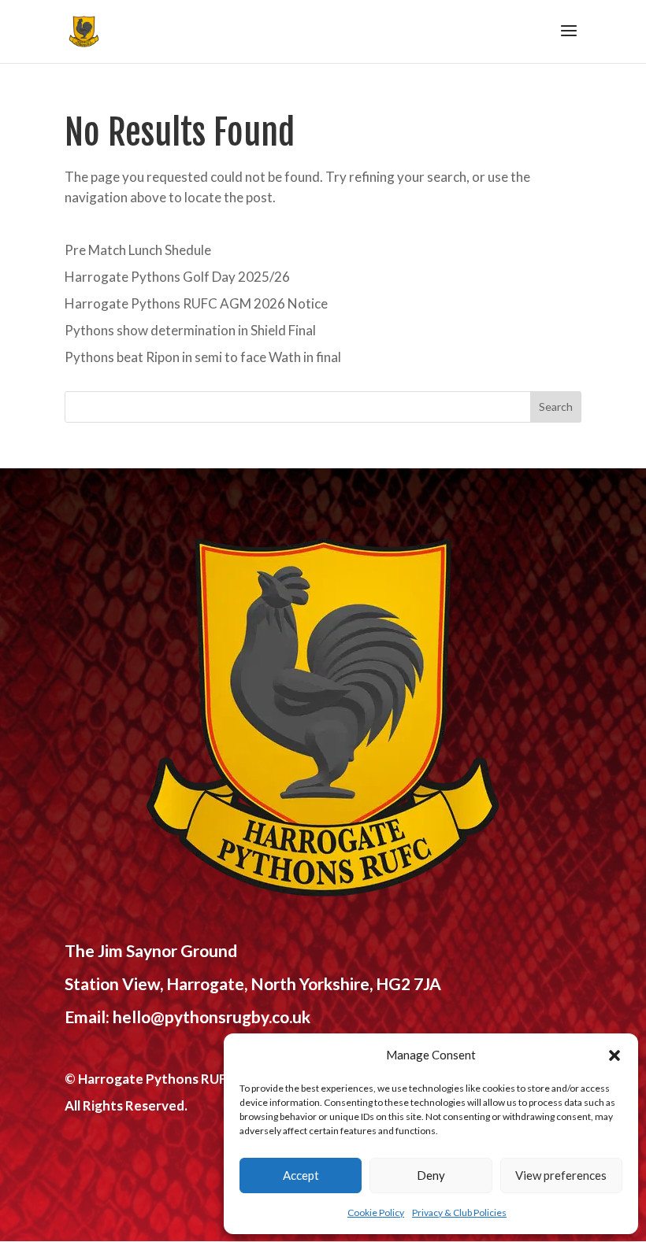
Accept (301, 1175)
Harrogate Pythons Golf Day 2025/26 (177, 276)
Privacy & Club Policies (459, 1212)
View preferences (561, 1175)
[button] (614, 1055)
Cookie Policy (375, 1212)
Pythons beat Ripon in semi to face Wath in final (203, 357)
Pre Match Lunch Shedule (138, 250)
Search (556, 406)
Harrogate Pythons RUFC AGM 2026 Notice (196, 303)
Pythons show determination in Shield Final (190, 330)
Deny (431, 1175)
